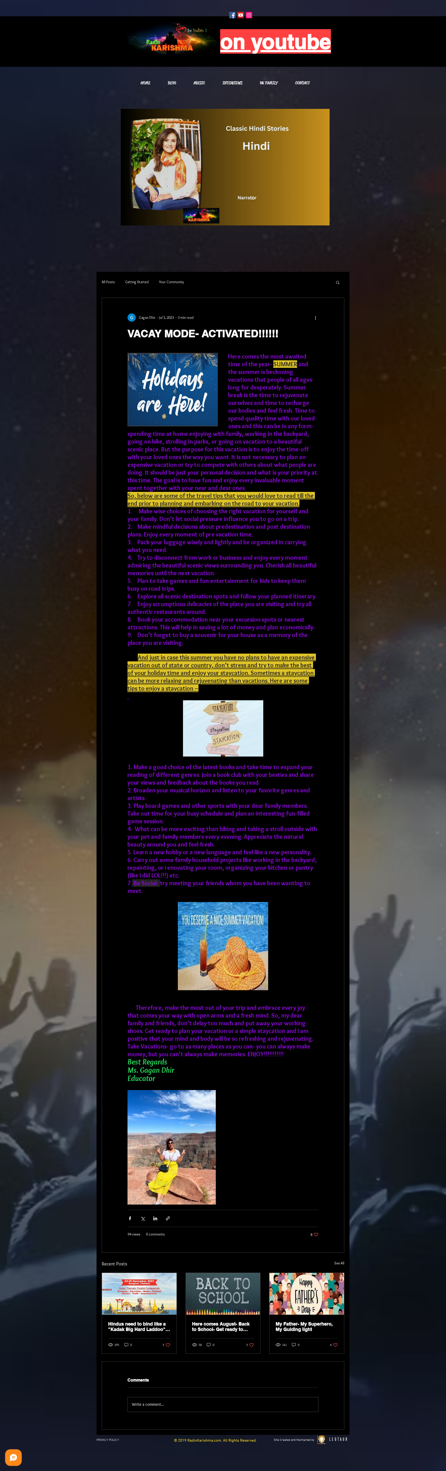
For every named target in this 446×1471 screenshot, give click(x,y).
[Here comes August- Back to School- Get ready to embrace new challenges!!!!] (223, 1294)
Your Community (171, 282)
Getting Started (137, 282)
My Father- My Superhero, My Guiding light (304, 1326)
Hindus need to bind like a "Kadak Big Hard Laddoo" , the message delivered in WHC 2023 (138, 1326)
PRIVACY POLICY (108, 1440)
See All (339, 1263)
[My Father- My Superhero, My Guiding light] (306, 1294)
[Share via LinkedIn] (155, 1218)
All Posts (108, 282)
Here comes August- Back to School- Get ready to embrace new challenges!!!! (222, 1326)
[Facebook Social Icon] (232, 15)
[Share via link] (167, 1218)
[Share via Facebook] (130, 1218)
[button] (337, 282)
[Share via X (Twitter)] (142, 1218)
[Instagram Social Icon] (249, 15)
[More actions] (315, 317)
